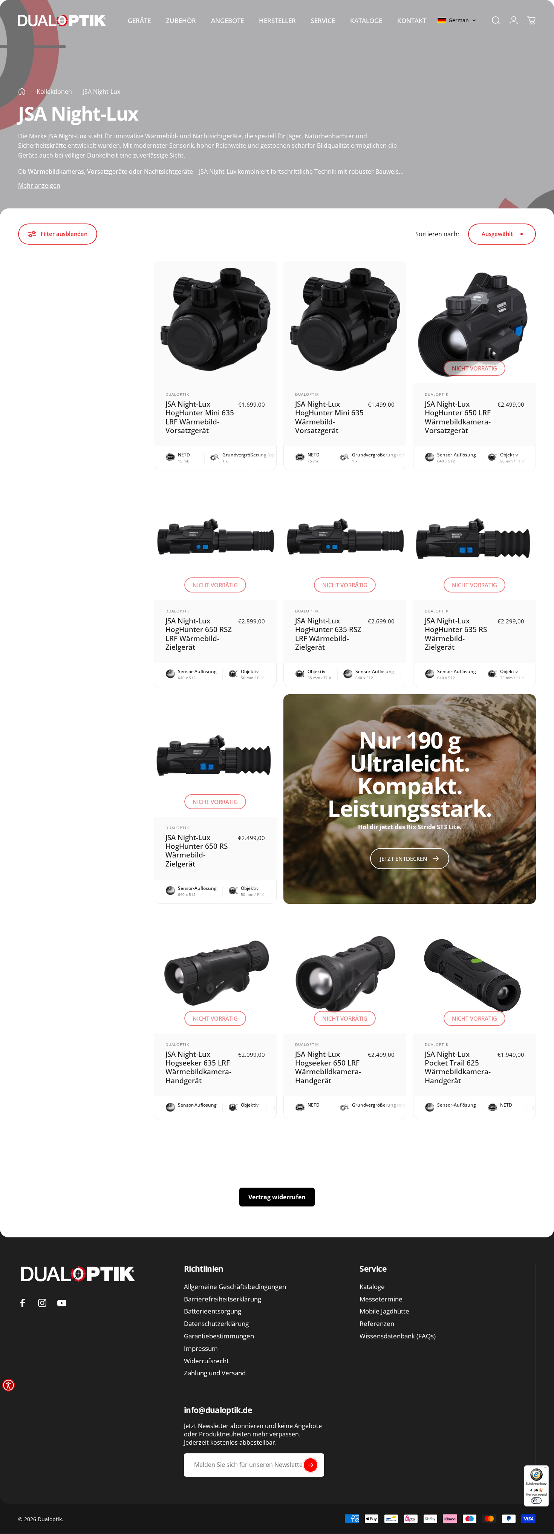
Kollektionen (54, 91)
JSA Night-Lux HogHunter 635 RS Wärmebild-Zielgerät (456, 634)
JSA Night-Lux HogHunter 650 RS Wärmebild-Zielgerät (196, 850)
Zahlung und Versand (215, 1373)
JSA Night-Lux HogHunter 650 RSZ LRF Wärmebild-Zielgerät (198, 634)
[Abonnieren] (310, 1465)
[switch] (536, 1500)
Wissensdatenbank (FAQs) (398, 1336)
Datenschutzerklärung (216, 1324)
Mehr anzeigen (39, 185)
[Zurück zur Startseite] (22, 91)
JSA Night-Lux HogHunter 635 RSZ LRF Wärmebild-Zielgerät (328, 634)
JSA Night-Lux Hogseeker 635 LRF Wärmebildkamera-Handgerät (198, 1067)
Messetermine (381, 1299)
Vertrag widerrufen (277, 1197)
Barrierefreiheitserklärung (222, 1299)
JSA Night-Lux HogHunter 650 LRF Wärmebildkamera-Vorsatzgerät (458, 417)
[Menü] (545, 1468)
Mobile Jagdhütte (384, 1311)
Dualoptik (177, 394)
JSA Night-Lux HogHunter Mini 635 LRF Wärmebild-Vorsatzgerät (199, 417)
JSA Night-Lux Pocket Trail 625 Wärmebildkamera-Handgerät (458, 1067)
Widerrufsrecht (206, 1361)
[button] (456, 20)
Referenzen (377, 1324)
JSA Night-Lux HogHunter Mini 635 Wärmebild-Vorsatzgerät (329, 417)
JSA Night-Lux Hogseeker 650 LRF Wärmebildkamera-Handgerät (328, 1067)
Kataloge (372, 1287)
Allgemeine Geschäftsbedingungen (235, 1287)
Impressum (201, 1349)
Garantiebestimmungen (219, 1336)
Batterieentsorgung (212, 1311)
